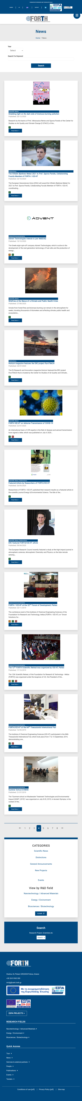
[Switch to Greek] (27, 8)
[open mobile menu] (76, 15)
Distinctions (41, 857)
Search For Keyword (15, 56)
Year (9, 47)
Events (41, 880)
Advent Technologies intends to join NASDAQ (27, 239)
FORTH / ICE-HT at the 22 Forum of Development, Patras (33, 605)
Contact (37, 7)
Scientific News (41, 851)
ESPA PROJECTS (16, 1013)
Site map (61, 1089)
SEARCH (11, 7)
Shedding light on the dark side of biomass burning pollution (34, 114)
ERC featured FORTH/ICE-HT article (23, 543)
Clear (39, 913)
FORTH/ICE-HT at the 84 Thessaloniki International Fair (32, 727)
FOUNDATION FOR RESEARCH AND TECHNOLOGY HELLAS (41, 2)
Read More (14, 130)
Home (38, 38)
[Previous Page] (20, 828)
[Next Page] (62, 828)
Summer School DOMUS (19, 790)
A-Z (19, 7)
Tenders (9, 1079)
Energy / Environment (41, 900)
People (9, 1066)
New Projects (41, 870)
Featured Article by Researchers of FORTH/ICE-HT (29, 483)
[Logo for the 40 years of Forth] (68, 7)
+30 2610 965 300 (13, 978)
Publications (11, 1071)
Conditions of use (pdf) (26, 1089)
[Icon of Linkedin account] (45, 7)
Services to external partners (17, 1062)
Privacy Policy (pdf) (46, 1089)
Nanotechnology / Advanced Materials (41, 893)
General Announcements (41, 864)
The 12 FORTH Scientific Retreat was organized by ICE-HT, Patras (36, 668)
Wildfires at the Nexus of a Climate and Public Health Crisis (33, 301)
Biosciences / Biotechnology (41, 906)
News (8, 1058)
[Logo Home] (41, 18)
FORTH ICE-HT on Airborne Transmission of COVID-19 (31, 423)
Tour (8, 1053)
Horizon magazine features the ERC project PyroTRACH (31, 363)
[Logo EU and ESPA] (56, 7)
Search (41, 65)
